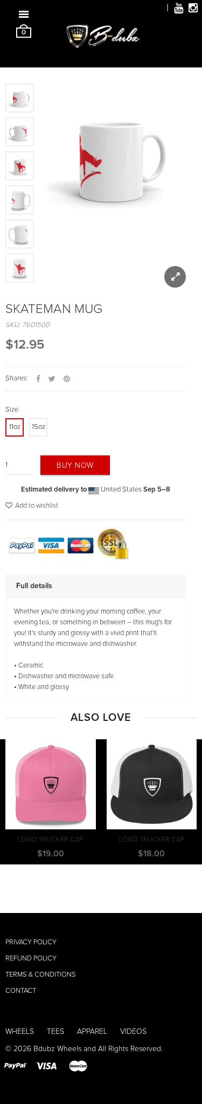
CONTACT (20, 990)
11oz (14, 427)
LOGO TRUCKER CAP (50, 839)
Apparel (92, 1031)
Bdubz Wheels (57, 1049)
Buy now (75, 465)
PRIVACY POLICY (31, 942)
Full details (34, 586)
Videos (133, 1031)
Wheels (19, 1031)
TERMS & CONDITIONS (40, 974)
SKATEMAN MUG (53, 309)
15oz (38, 427)
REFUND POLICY (31, 958)
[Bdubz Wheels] (101, 42)
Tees (55, 1031)
